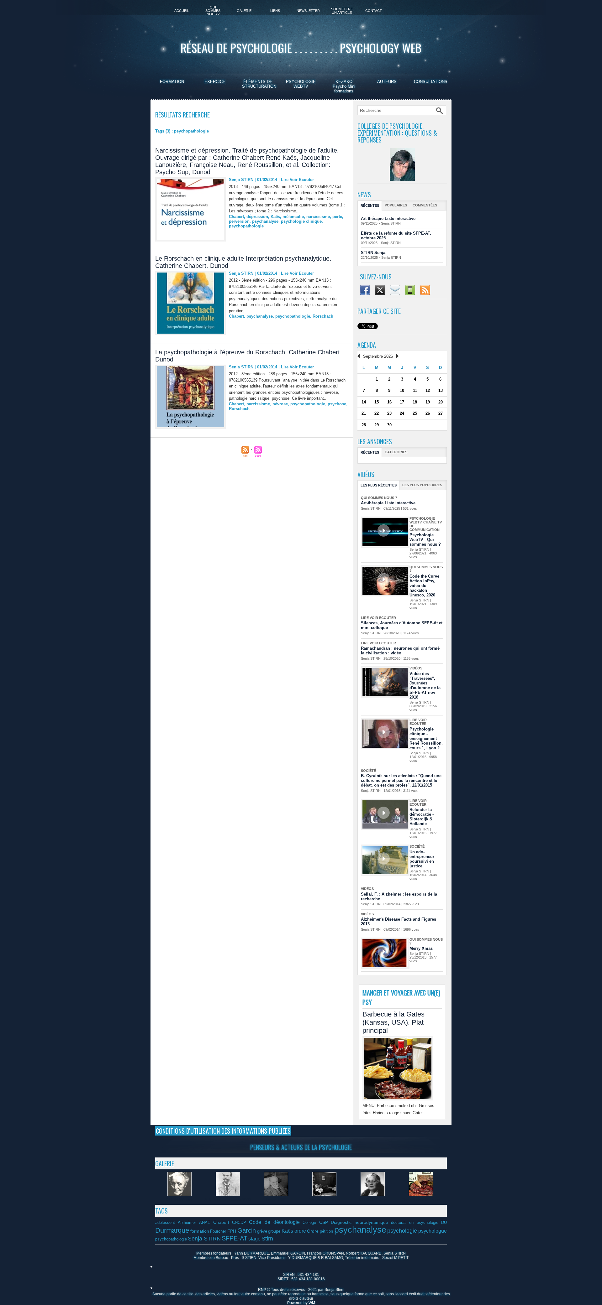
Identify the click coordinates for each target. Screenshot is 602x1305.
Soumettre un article (342, 10)
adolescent (165, 1222)
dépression (257, 216)
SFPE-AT (234, 1238)
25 (415, 413)
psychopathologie (246, 226)
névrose (280, 404)
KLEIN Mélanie (179, 1200)
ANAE (204, 1222)
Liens (275, 11)
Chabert (236, 216)
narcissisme (318, 216)
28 (364, 425)
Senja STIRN (241, 179)
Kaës (275, 216)
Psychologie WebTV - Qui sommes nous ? (425, 540)
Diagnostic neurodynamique (359, 1222)
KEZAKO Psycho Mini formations (344, 86)
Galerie (244, 11)
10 (402, 390)
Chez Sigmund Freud (421, 1200)
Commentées (425, 205)
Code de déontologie (274, 1222)
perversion (239, 221)
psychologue (432, 1231)
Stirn (267, 1238)
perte (337, 216)
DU (444, 1222)
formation (199, 1231)
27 (440, 413)
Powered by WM (301, 1303)
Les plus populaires (422, 485)
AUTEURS (387, 81)
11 (415, 390)
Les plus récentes (379, 485)
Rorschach (323, 316)
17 (402, 402)
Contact (373, 11)
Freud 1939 (276, 1200)
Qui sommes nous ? (212, 10)
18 (415, 402)
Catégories (396, 452)
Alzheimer (187, 1222)
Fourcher (218, 1231)
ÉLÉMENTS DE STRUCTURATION (259, 84)
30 (389, 425)
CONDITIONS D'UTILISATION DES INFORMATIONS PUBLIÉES (223, 1131)
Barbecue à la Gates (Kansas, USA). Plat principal (393, 1022)
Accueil (181, 11)
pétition (326, 1231)
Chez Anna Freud (324, 1200)
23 (389, 413)
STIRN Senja (373, 252)
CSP (323, 1222)
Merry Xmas (421, 948)
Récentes (370, 205)
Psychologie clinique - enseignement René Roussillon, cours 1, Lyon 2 (426, 738)
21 (364, 413)
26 (427, 413)
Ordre (313, 1231)
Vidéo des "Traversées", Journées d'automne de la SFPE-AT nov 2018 (425, 685)
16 (389, 402)
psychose (337, 404)
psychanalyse (265, 221)
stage (254, 1238)
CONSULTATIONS (430, 81)
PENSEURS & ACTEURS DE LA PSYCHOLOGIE (301, 1147)
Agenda (366, 345)
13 (440, 390)
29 (376, 425)
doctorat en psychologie (414, 1222)
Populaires (396, 205)
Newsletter (308, 11)
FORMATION (172, 81)
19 (427, 402)
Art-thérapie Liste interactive (388, 218)
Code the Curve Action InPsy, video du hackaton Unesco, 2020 (424, 585)
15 (376, 402)
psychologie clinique (301, 221)
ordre (300, 1231)
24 (402, 413)
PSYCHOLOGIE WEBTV (301, 84)
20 (440, 402)
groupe (274, 1231)
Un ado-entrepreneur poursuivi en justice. (421, 859)
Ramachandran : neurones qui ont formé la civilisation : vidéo (400, 650)
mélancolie (293, 216)
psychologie (402, 1231)
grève (262, 1231)
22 (376, 413)
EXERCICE (214, 81)
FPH (231, 1231)
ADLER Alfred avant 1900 (227, 1200)
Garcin (246, 1230)
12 (427, 390)
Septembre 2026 (378, 356)
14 (364, 402)
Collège (309, 1222)
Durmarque (172, 1230)
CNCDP (239, 1222)
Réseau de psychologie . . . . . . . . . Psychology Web (301, 47)
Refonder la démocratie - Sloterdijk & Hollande (421, 816)
